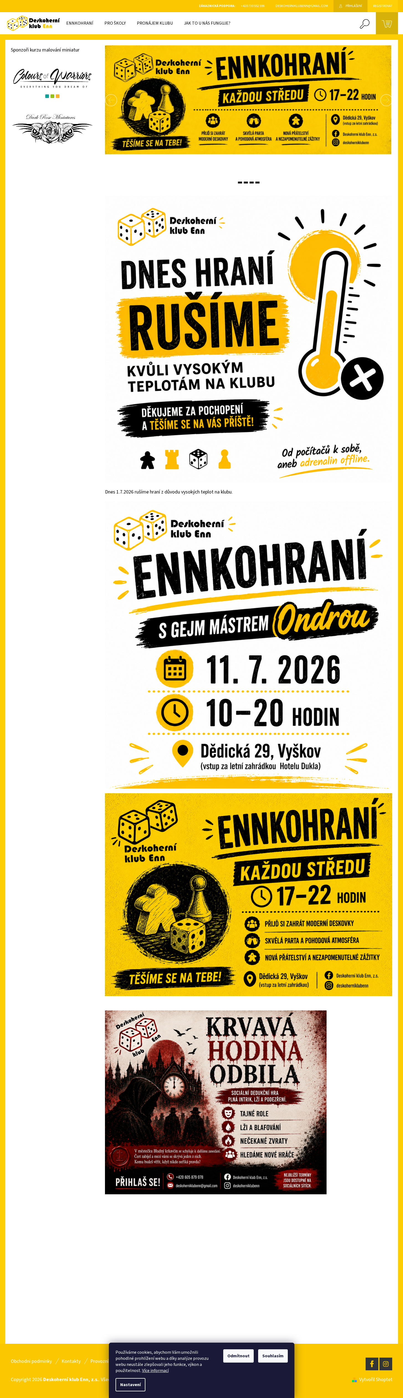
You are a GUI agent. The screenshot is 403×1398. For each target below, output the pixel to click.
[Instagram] (385, 1364)
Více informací (155, 1371)
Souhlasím (273, 1356)
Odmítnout (238, 1356)
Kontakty (71, 1361)
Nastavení (130, 1385)
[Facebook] (372, 1364)
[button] (121, 100)
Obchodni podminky (31, 1361)
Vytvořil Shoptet (375, 1379)
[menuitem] (80, 23)
